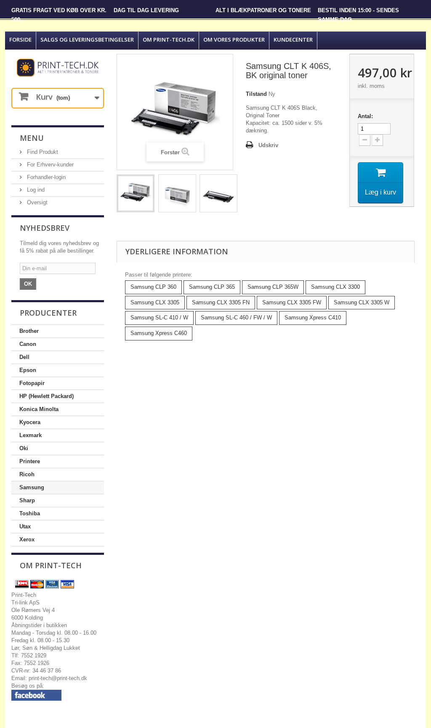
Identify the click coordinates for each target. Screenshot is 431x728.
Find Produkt (41, 152)
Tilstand (256, 94)
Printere (29, 461)
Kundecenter (293, 39)
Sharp (27, 500)
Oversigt (36, 202)
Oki (23, 448)
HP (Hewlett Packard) (46, 396)
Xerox (27, 539)
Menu (32, 138)
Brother (29, 331)
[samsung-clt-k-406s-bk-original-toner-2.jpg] (177, 193)
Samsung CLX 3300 (335, 287)
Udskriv (268, 145)
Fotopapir (32, 383)
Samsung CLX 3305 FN (221, 302)
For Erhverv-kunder (49, 164)
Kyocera (29, 422)
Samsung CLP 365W (272, 287)
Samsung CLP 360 (153, 287)
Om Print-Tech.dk (168, 39)
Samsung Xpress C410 (313, 317)
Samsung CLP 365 (212, 287)
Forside (20, 39)
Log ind (35, 190)
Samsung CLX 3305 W (361, 302)
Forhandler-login (45, 177)
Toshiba (29, 513)
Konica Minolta (39, 409)
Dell (24, 357)
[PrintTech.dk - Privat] (57, 67)
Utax (25, 526)
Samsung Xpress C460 (158, 333)
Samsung (31, 487)
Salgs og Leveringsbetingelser (87, 39)
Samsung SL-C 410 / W (159, 317)
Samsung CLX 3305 (154, 302)
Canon (27, 344)
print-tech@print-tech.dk (58, 678)
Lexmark (30, 435)
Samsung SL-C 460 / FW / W (236, 317)
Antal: (365, 116)
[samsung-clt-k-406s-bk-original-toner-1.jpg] (135, 193)
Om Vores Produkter (234, 39)
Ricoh (27, 474)
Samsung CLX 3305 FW (291, 302)
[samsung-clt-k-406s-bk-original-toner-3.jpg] (218, 193)
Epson (27, 370)
